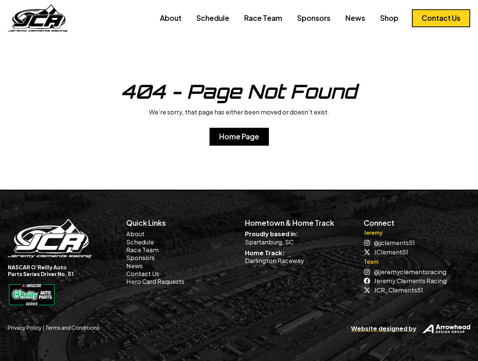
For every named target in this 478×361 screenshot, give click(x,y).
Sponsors (313, 17)
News (355, 17)
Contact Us (142, 274)
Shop (389, 17)
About (170, 17)
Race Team (263, 17)
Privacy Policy (25, 327)
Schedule (212, 17)
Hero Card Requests (155, 281)
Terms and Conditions (72, 327)
